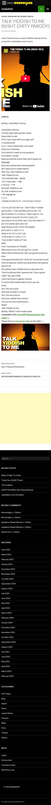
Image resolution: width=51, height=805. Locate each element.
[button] (4, 3)
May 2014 (5, 603)
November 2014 (8, 574)
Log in (3, 755)
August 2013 (7, 647)
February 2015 (7, 559)
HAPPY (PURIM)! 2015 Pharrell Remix (17, 490)
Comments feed (8, 765)
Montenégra (6, 512)
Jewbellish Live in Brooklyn (12, 495)
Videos (30, 16)
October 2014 (7, 579)
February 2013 (7, 676)
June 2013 (5, 656)
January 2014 (7, 622)
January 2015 (7, 564)
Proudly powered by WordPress (12, 802)
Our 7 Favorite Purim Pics (12, 365)
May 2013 (5, 661)
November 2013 (8, 632)
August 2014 (7, 588)
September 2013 (8, 642)
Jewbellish (7, 8)
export (4, 703)
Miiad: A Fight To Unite (11, 475)
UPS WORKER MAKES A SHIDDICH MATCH (20, 375)
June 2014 (5, 598)
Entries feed (6, 760)
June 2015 (5, 549)
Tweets (4, 732)
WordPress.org (7, 770)
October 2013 (7, 637)
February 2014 (7, 618)
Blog (3, 698)
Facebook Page (22, 321)
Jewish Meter (13, 16)
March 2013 (6, 671)
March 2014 (6, 613)
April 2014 (5, 608)
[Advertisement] (25, 418)
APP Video (6, 694)
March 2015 (6, 554)
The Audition (7, 485)
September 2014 (8, 583)
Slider (23, 16)
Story (3, 728)
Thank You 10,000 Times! (12, 480)
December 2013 (8, 627)
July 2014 (5, 593)
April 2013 (5, 666)
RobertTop (6, 532)
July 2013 (5, 652)
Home (4, 16)
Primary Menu (47, 9)
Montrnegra (6, 517)
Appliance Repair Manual (11, 522)
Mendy (13, 31)
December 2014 (8, 569)
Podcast (4, 718)
